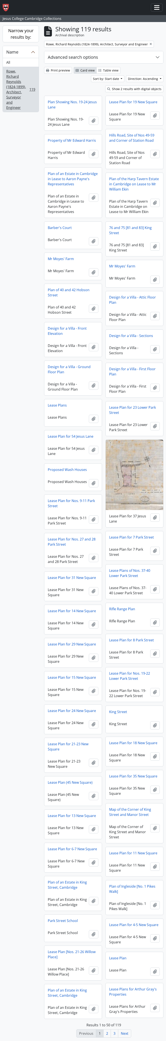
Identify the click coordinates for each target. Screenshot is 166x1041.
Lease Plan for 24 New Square (72, 710)
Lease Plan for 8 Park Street (131, 640)
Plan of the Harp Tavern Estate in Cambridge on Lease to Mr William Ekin (134, 184)
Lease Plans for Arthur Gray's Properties (133, 992)
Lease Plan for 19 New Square (133, 102)
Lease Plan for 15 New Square (72, 677)
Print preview (60, 70)
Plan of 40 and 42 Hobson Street (68, 292)
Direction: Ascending (143, 79)
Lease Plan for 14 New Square (72, 611)
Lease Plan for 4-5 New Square (133, 924)
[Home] (7, 7)
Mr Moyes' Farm (61, 258)
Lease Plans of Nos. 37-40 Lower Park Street (129, 573)
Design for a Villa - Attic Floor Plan (132, 300)
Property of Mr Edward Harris (72, 140)
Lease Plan (117, 958)
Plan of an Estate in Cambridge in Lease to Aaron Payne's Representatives (73, 178)
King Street (118, 711)
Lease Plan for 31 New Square (72, 577)
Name (12, 52)
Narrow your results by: (21, 34)
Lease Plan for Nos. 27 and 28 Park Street (72, 542)
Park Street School (63, 920)
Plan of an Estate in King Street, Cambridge (67, 885)
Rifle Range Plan (122, 609)
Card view (87, 70)
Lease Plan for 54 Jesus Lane (70, 436)
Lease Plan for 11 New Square (133, 853)
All (8, 62)
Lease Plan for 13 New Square (72, 815)
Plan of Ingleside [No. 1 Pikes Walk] (132, 889)
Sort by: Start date (106, 79)
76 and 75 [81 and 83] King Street (130, 230)
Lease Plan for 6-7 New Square (72, 849)
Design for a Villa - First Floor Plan (132, 372)
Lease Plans (57, 405)
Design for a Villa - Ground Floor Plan (69, 369)
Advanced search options (73, 57)
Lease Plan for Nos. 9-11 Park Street (71, 503)
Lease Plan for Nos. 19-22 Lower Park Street (129, 676)
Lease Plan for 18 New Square (133, 743)
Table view (110, 70)
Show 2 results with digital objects (136, 89)
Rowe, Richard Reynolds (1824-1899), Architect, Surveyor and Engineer (20, 89)
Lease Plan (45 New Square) (70, 782)
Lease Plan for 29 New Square (72, 644)
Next (124, 1033)
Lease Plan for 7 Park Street (131, 537)
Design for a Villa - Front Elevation (67, 331)
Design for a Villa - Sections (131, 335)
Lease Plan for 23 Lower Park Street (132, 410)
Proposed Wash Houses (67, 469)
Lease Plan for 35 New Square (133, 776)
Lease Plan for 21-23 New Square (68, 747)
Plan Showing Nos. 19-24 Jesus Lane (72, 105)
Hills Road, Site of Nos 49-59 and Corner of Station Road (131, 138)
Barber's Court (60, 227)
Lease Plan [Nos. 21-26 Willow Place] (72, 954)
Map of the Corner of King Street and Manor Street (130, 812)
